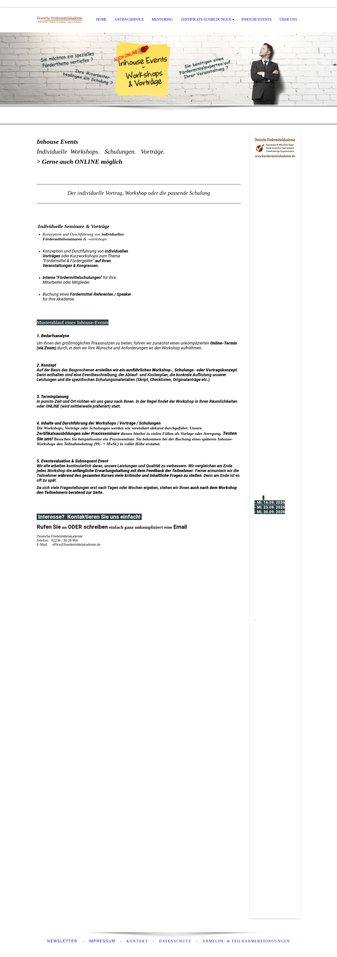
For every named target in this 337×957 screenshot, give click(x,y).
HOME (101, 19)
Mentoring (162, 19)
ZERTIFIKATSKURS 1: (275, 275)
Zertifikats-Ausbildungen (206, 19)
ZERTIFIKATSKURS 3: (275, 458)
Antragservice (129, 19)
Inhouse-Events (256, 19)
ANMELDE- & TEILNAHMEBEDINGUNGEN (246, 941)
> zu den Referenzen (265, 784)
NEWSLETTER (62, 941)
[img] (60, 19)
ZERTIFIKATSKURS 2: (274, 366)
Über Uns (288, 19)
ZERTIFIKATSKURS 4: (275, 557)
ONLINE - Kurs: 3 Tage (275, 588)
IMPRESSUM (102, 941)
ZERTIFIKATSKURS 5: (274, 643)
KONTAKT (137, 941)
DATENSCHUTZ (175, 941)
